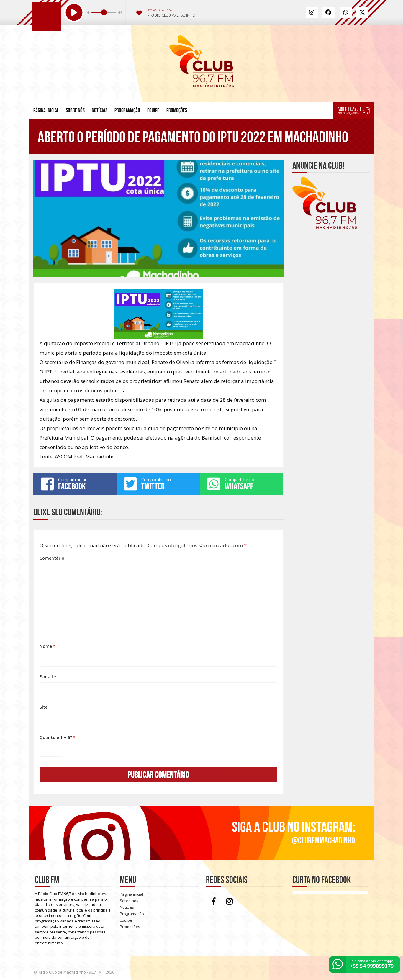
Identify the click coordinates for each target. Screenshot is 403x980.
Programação (127, 110)
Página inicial (46, 110)
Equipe (153, 110)
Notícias (99, 110)
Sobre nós (75, 110)
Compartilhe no (73, 484)
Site (43, 707)
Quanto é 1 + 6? (58, 737)
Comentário (52, 558)
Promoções (176, 110)
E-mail (48, 676)
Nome (47, 646)
